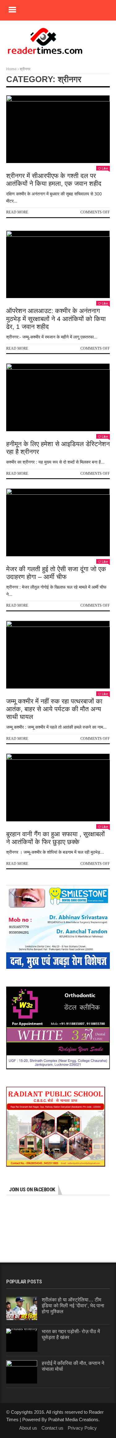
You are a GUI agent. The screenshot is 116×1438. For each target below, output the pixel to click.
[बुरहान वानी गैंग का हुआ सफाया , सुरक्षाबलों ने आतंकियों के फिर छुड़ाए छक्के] (58, 787)
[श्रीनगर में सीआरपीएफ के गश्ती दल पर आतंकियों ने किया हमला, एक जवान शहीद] (58, 129)
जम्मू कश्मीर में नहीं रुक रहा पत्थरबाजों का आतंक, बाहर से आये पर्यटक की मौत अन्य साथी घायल (54, 709)
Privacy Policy (82, 1428)
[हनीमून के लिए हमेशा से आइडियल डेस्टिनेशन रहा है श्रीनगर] (58, 397)
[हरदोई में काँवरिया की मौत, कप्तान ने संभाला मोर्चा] (21, 1372)
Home (11, 69)
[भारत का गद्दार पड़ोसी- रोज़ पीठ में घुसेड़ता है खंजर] (21, 1340)
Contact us (52, 1428)
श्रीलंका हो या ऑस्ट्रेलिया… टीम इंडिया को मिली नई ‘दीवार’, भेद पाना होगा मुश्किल (73, 1305)
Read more (17, 212)
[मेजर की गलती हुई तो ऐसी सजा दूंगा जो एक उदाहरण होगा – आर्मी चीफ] (58, 522)
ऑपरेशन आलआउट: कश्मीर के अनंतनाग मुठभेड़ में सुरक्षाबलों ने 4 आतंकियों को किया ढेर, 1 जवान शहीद (56, 318)
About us (28, 1428)
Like (105, 168)
